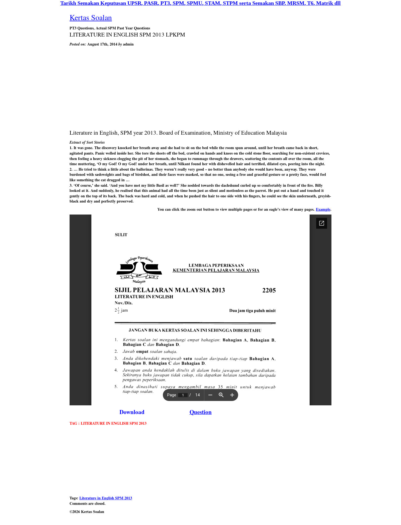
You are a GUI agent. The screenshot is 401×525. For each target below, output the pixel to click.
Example (323, 209)
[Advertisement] (200, 88)
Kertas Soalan (91, 17)
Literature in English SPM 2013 (105, 498)
